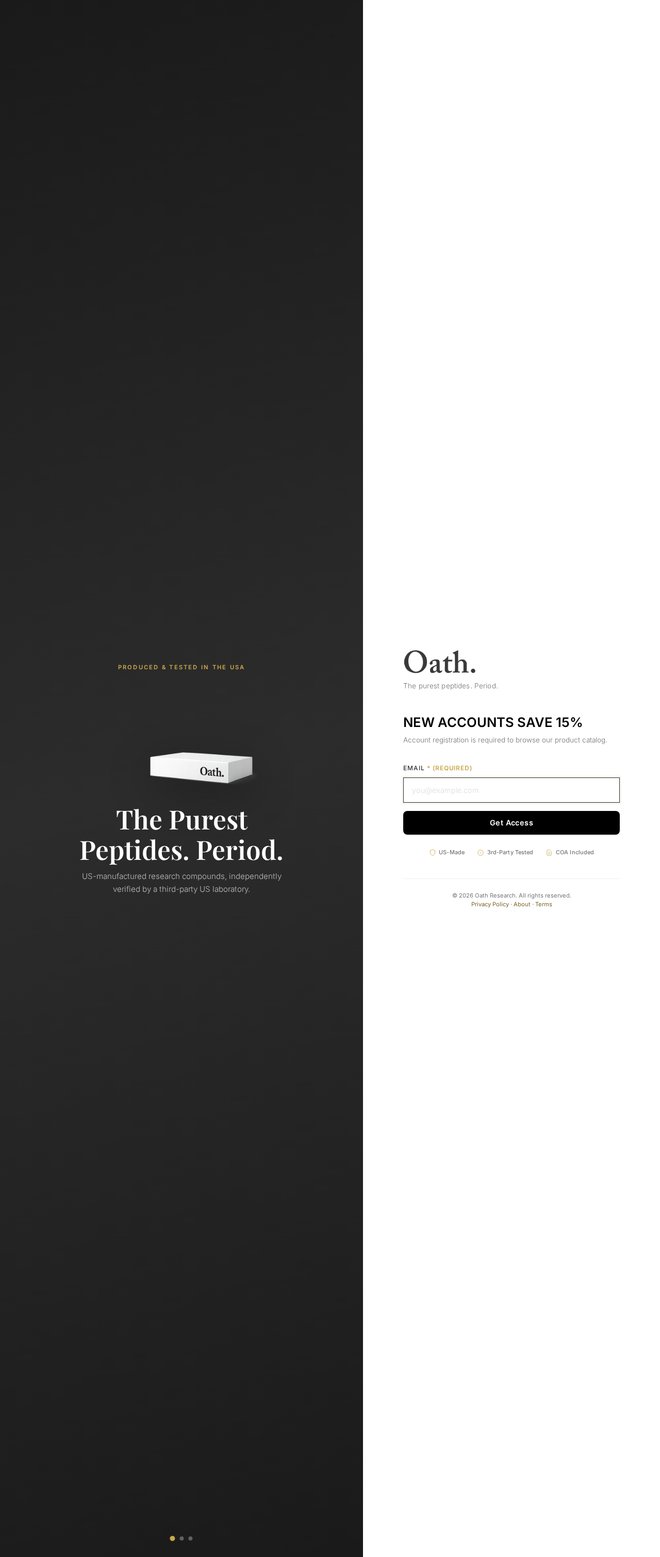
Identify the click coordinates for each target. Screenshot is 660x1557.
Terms (543, 904)
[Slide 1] (172, 1538)
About (522, 904)
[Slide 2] (181, 1538)
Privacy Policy (490, 904)
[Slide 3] (191, 1538)
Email (437, 768)
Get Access (511, 822)
